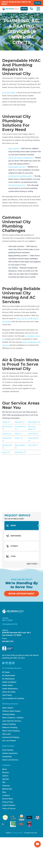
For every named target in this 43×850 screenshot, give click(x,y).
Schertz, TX (19, 438)
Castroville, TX (20, 422)
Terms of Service (8, 809)
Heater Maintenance (10, 689)
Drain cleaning (13, 148)
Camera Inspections (10, 753)
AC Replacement (8, 675)
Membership (7, 789)
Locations (6, 795)
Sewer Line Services (10, 760)
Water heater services (16, 167)
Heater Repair (7, 685)
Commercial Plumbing (10, 737)
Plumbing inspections (16, 185)
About (4, 769)
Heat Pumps (7, 695)
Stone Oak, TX (33, 445)
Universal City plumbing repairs (20, 176)
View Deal (37, 3)
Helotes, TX (6, 422)
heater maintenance (29, 342)
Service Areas (7, 799)
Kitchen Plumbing (9, 724)
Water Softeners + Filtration (12, 718)
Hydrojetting (7, 757)
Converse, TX (6, 433)
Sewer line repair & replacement (20, 158)
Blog (4, 792)
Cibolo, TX (18, 433)
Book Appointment (21, 593)
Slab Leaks (6, 734)
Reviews (5, 772)
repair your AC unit (23, 318)
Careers (5, 776)
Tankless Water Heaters (11, 711)
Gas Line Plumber (9, 741)
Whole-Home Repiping (11, 731)
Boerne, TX (6, 452)
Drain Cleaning (7, 750)
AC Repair (6, 672)
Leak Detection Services (11, 721)
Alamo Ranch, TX (34, 422)
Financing (5, 786)
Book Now (24, 8)
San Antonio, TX (20, 452)
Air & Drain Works (9, 93)
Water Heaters (7, 708)
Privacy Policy (7, 802)
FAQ (3, 782)
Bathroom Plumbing (9, 727)
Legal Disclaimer (8, 805)
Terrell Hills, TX (33, 433)
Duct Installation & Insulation (13, 698)
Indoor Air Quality (8, 692)
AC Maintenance (8, 679)
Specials (5, 779)
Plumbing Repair (8, 714)
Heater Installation (9, 682)
